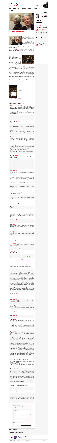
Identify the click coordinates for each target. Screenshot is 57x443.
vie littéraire (30, 8)
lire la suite (37, 45)
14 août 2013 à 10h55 (16, 255)
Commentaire (15, 410)
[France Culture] (15, 438)
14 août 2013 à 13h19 (16, 293)
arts (39, 8)
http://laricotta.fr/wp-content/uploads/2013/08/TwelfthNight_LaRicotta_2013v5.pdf (20, 267)
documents (35, 8)
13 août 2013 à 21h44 (14, 219)
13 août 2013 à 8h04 (13, 160)
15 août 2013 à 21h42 (15, 331)
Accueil (10, 8)
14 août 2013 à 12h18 (21, 259)
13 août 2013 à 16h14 (14, 206)
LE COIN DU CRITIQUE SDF (18, 98)
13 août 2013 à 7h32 (16, 155)
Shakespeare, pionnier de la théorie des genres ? (16, 432)
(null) (10, 391)
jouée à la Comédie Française (28, 40)
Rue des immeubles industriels (13, 105)
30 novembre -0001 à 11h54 (15, 391)
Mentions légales (29, 440)
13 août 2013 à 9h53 (14, 170)
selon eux (12, 46)
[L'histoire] (25, 437)
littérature (14, 8)
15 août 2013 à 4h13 (14, 299)
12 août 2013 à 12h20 (20, 105)
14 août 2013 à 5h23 (14, 231)
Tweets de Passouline (38, 25)
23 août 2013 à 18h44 (16, 368)
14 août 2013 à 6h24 (14, 243)
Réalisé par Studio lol (45, 440)
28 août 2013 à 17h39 (14, 384)
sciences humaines (11, 10)
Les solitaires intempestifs (21, 91)
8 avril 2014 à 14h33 (16, 393)
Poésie (18, 8)
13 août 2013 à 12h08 (16, 196)
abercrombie (11, 393)
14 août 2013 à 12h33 (14, 269)
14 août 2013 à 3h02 (14, 224)
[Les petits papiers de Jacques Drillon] (41, 38)
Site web (14, 422)
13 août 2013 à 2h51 (14, 125)
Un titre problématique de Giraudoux (15, 433)
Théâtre (22, 98)
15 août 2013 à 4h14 (14, 315)
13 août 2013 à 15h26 (18, 200)
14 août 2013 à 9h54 (14, 251)
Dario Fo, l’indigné (12, 431)
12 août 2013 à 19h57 (18, 121)
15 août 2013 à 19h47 (16, 319)
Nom (13, 415)
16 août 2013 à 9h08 (13, 356)
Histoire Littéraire (24, 8)
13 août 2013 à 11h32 (17, 185)
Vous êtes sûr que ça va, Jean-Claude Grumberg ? (16, 430)
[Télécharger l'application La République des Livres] (41, 17)
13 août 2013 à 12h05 (16, 189)
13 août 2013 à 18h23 (14, 210)
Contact (26, 440)
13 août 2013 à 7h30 (13, 145)
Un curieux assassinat (16, 31)
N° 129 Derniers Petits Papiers (40, 39)
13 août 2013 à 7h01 (14, 136)
